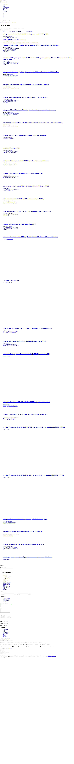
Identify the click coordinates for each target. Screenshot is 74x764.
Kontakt (4, 499)
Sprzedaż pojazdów (6, 485)
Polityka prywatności (6, 498)
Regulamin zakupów (6, 496)
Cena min (2, 492)
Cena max (16, 492)
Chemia (4, 483)
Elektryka (4, 478)
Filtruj (29, 492)
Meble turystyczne (6, 479)
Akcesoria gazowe (8, 477)
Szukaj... (1, 466)
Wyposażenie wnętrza (6, 482)
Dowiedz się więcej (6, 61)
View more (9, 546)
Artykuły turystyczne (6, 484)
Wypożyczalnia (5, 531)
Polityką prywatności (52, 554)
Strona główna (5, 527)
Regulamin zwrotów (6, 497)
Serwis (4, 529)
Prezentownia (5, 487)
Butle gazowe (7, 476)
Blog (3, 532)
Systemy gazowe (5, 474)
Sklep (4, 528)
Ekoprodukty (5, 473)
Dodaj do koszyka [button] (9, 36)
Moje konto (5, 534)
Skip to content (3, 0)
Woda (4, 486)
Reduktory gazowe (8, 475)
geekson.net (7, 537)
